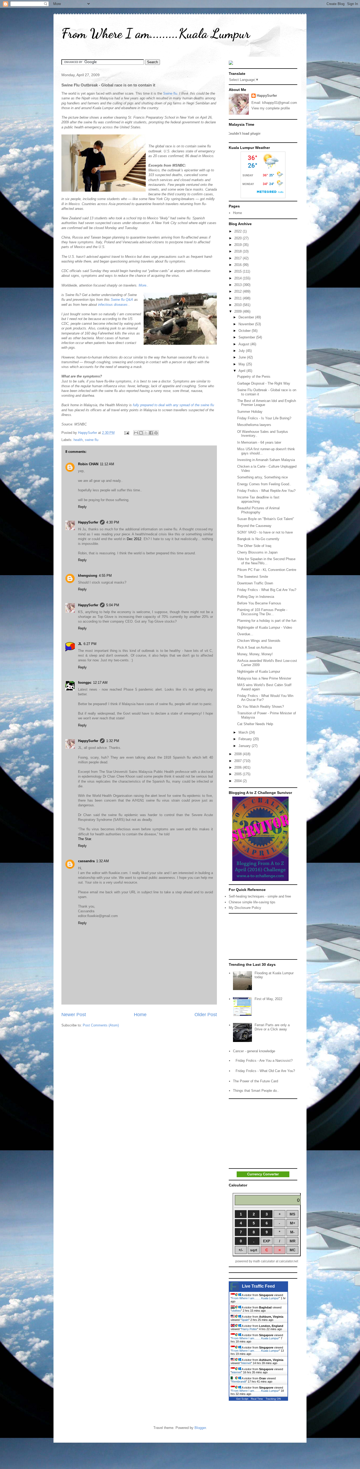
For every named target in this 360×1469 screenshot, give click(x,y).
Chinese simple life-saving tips (252, 902)
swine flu (91, 440)
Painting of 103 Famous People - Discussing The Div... (262, 612)
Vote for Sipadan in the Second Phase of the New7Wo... (266, 561)
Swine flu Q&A (122, 300)
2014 (238, 278)
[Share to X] (146, 432)
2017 (238, 258)
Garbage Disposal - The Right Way (263, 383)
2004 (238, 781)
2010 (238, 305)
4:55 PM (105, 576)
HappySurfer (88, 522)
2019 (238, 245)
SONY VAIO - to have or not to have (265, 532)
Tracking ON (273, 1398)
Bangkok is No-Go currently (258, 539)
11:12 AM (107, 464)
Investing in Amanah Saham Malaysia (266, 460)
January (245, 746)
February (246, 739)
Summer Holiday (249, 412)
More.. (143, 285)
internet (246, 1363)
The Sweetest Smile (252, 577)
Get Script (242, 1398)
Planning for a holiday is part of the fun (266, 621)
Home (140, 1014)
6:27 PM (90, 644)
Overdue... (245, 634)
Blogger (200, 1428)
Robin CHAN (88, 464)
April (242, 371)
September (247, 337)
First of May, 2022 (268, 999)
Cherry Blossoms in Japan (257, 552)
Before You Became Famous (259, 603)
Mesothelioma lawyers (254, 425)
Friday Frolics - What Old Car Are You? (265, 1071)
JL (80, 644)
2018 (238, 251)
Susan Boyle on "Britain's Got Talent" (265, 519)
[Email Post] (126, 433)
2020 (238, 238)
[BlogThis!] (141, 432)
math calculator (264, 1261)
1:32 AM (102, 861)
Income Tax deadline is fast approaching (258, 499)
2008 (238, 754)
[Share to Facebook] (151, 432)
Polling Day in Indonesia (255, 597)
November (247, 324)
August (244, 344)
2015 (238, 271)
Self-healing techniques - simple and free (260, 896)
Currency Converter (263, 1174)
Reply (82, 507)
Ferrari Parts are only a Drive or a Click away (272, 1027)
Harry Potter (249, 1329)
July (242, 351)
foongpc (84, 683)
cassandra (86, 861)
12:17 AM (100, 683)
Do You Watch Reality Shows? (260, 707)
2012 (238, 291)
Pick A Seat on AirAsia (254, 647)
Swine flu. (170, 93)
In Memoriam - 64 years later (259, 442)
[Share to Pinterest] (156, 432)
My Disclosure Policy (245, 908)
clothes (236, 1310)
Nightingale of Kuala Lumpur (258, 671)
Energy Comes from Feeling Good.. (264, 484)
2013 (238, 285)
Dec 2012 (134, 539)
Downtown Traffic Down (255, 583)
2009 (238, 311)
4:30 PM (112, 522)
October (245, 331)
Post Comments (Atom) (101, 1025)
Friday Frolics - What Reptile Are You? (266, 491)
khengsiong (87, 576)
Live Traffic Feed (258, 1286)
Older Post (205, 1014)
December (247, 317)
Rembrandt (239, 1381)
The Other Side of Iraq (254, 546)
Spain (245, 1319)
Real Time (257, 1398)
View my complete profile (270, 108)
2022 (238, 231)
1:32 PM (112, 741)
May (242, 364)
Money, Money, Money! (255, 654)
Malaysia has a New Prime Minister (264, 678)
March (244, 732)
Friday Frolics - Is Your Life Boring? (264, 418)
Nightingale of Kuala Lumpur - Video (264, 627)
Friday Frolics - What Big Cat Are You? (266, 590)
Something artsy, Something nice (262, 477)
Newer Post (73, 1014)
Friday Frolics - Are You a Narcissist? (264, 1061)
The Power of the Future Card (255, 1081)
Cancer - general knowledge (254, 1051)
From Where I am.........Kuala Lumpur (155, 33)
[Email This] (136, 432)
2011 (238, 298)
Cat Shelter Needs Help (255, 724)
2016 (238, 265)
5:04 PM (112, 605)
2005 (238, 774)
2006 (238, 767)
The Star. (85, 839)
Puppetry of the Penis (253, 377)
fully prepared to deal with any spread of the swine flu (173, 405)
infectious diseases (113, 305)
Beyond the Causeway (254, 526)
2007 (238, 761)
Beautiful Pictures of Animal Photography (258, 510)
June (243, 357)
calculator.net (288, 1261)
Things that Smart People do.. (256, 1091)
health (78, 440)
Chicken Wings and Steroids (258, 641)
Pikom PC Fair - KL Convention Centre (266, 570)
